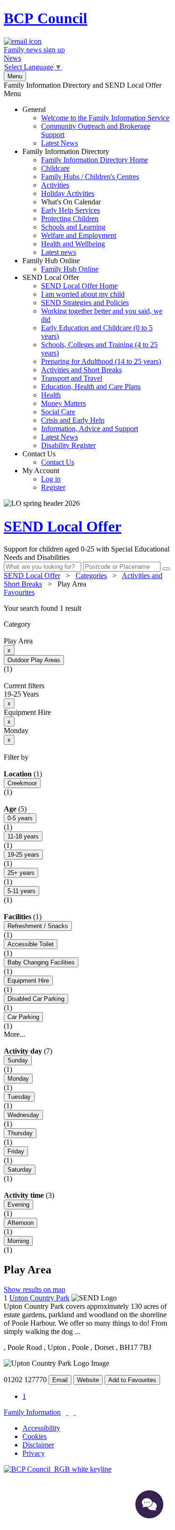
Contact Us (48, 458)
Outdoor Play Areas (33, 660)
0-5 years (20, 818)
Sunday (17, 1060)
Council (45, 18)
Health (51, 395)
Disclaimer (38, 1445)
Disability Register (68, 445)
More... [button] (14, 1034)
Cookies (34, 1436)
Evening (18, 1204)
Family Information (32, 1412)
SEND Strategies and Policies (85, 303)
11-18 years (23, 836)
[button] (87, 608)
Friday (15, 1151)
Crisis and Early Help (73, 420)
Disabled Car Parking (35, 998)
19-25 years (23, 854)
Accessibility (41, 1428)
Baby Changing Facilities (41, 962)
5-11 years (21, 890)
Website (88, 1379)
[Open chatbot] (149, 1504)
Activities (55, 185)
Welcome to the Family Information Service (105, 118)
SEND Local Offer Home (79, 286)
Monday (18, 1078)
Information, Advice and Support (89, 429)
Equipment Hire (28, 980)
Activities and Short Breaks (81, 370)
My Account (43, 479)
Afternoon (20, 1222)
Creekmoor (22, 783)
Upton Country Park (39, 1298)
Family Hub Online (60, 265)
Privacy (33, 1453)
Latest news (58, 252)
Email (60, 1379)
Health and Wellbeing (73, 244)
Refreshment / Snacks (37, 925)
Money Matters (63, 403)
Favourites (19, 592)
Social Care (58, 412)
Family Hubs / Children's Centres (90, 177)
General (95, 126)
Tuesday (19, 1096)
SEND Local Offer (92, 361)
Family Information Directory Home (94, 160)
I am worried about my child (83, 294)
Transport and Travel (71, 378)
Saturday (19, 1169)
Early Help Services (70, 210)
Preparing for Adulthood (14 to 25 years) (101, 361)
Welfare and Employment (78, 235)
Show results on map (34, 1289)
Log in (51, 479)
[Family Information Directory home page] (58, 1469)
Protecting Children (69, 219)
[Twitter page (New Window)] (67, 1412)
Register (53, 487)
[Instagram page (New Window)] (75, 1412)
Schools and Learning (73, 227)
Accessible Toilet (30, 944)
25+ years (21, 872)
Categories (91, 576)
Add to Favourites (132, 1379)
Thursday (20, 1133)
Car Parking (23, 1016)
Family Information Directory (85, 201)
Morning (18, 1240)
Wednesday (23, 1114)
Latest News (59, 143)
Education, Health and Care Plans (90, 387)
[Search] (166, 568)
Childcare (55, 168)
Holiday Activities (67, 193)
